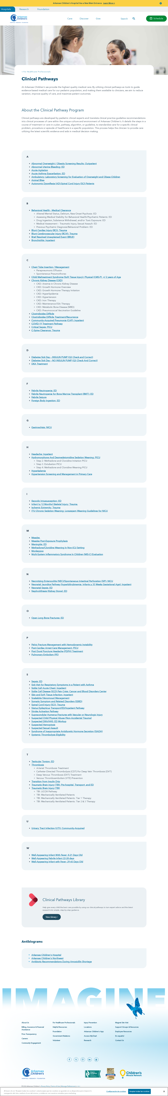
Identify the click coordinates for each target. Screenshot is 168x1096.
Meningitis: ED (39, 544)
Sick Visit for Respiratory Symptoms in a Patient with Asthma (62, 684)
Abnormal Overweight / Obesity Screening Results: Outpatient (64, 163)
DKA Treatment (39, 363)
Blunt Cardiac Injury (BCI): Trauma (49, 230)
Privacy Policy (45, 1086)
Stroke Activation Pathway (44, 711)
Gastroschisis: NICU (41, 427)
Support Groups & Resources (127, 1027)
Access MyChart (90, 1036)
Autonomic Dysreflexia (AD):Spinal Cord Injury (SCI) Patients (62, 183)
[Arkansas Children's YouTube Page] (96, 1059)
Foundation (43, 9)
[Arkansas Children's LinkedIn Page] (89, 1059)
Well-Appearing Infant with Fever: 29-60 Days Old (57, 861)
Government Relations (61, 1036)
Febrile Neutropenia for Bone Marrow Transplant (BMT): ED (62, 393)
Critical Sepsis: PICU (41, 327)
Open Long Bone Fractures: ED (47, 617)
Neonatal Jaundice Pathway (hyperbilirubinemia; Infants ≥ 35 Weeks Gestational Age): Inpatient (81, 584)
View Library (51, 917)
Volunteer (56, 1040)
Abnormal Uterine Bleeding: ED (48, 166)
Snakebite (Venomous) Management (50, 698)
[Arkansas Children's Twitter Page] (76, 1059)
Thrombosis (37, 764)
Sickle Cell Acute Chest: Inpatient (48, 688)
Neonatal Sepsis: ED (42, 587)
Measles (35, 537)
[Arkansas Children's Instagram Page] (83, 1059)
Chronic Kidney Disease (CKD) (46, 280)
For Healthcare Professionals (64, 1022)
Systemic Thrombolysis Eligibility (48, 734)
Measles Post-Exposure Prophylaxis (49, 541)
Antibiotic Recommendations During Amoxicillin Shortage (61, 961)
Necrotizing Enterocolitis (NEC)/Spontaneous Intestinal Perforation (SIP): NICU (72, 581)
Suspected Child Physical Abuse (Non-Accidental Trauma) (61, 718)
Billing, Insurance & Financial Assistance (33, 1028)
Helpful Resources (60, 1027)
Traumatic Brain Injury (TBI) (45, 788)
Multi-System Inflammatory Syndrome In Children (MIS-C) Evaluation (67, 554)
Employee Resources (123, 1031)
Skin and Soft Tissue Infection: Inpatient (52, 694)
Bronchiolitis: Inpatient (43, 240)
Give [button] (98, 18)
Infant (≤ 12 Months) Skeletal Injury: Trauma (54, 504)
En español (119, 1036)
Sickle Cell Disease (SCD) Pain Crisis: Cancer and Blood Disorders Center (69, 691)
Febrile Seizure (38, 397)
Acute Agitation (39, 170)
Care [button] (69, 18)
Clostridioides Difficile (42, 313)
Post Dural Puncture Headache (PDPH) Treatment (57, 651)
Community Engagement (31, 1043)
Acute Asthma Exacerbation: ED (48, 173)
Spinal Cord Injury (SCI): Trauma (48, 704)
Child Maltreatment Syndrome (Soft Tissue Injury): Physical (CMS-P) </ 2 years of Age (76, 277)
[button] (161, 3)
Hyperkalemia (38, 470)
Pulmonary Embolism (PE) (45, 654)
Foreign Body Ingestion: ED (45, 400)
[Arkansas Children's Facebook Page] (69, 1059)
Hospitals (6, 9)
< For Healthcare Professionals (36, 72)
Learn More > (109, 3)
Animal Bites (37, 180)
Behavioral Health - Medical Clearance (51, 210)
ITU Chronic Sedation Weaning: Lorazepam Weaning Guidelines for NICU (69, 510)
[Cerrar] (164, 1091)
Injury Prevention (90, 1022)
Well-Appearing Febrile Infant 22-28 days (52, 858)
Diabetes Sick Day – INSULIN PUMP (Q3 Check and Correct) (62, 357)
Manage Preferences (68, 1086)
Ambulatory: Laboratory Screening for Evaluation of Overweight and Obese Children (75, 176)
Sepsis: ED (36, 681)
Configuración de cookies (116, 1091)
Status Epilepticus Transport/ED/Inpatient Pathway (57, 708)
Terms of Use (55, 1086)
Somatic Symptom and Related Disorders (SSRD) (56, 701)
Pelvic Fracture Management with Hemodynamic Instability (61, 644)
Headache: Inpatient (42, 454)
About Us (25, 1022)
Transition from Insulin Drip (45, 781)
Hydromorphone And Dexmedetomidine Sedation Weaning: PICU (65, 457)
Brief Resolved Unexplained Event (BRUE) (52, 237)
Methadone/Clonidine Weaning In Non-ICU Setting (57, 547)
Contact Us (119, 1040)
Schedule (158, 18)
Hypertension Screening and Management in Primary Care (61, 474)
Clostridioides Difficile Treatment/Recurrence (54, 317)
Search (124, 18)
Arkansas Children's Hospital (46, 954)
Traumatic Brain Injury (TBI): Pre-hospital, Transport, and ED (62, 784)
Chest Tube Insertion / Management (50, 267)
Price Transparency (29, 1034)
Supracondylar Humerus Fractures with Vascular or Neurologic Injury (67, 714)
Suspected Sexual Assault (44, 728)
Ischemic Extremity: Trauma (45, 507)
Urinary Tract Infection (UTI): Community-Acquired (57, 828)
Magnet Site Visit (121, 1022)
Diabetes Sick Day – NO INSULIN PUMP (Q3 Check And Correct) (64, 360)
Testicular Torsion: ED (42, 761)
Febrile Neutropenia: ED (44, 390)
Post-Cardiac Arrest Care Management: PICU (54, 648)
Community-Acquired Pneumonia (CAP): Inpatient (57, 320)
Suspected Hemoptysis (43, 724)
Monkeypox (37, 551)
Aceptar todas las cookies (139, 1091)
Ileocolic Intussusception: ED (46, 500)
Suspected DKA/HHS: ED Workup (48, 721)
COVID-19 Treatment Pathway (47, 323)
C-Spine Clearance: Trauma (45, 330)
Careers (25, 1038)
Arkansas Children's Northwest (47, 958)
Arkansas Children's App (94, 1031)
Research (24, 9)
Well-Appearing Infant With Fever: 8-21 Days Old (57, 855)
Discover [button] (84, 18)
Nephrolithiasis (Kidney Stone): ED (49, 591)
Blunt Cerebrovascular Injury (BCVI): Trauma (54, 233)
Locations (88, 1027)
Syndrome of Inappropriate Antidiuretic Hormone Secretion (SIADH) (67, 731)
